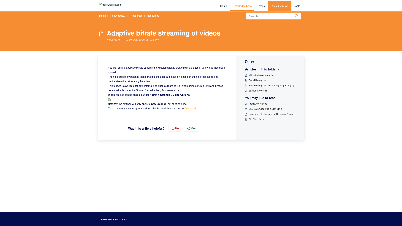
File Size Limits (256, 119)
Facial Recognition (258, 80)
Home (223, 6)
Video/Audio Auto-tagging (261, 75)
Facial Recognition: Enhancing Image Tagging (271, 85)
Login (297, 6)
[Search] (296, 16)
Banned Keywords (258, 90)
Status (261, 6)
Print (251, 62)
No (177, 128)
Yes (193, 128)
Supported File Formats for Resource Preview (271, 114)
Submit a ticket (280, 6)
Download (190, 108)
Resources (136, 15)
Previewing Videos (258, 103)
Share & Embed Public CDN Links (265, 108)
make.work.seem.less (114, 219)
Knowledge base (242, 6)
